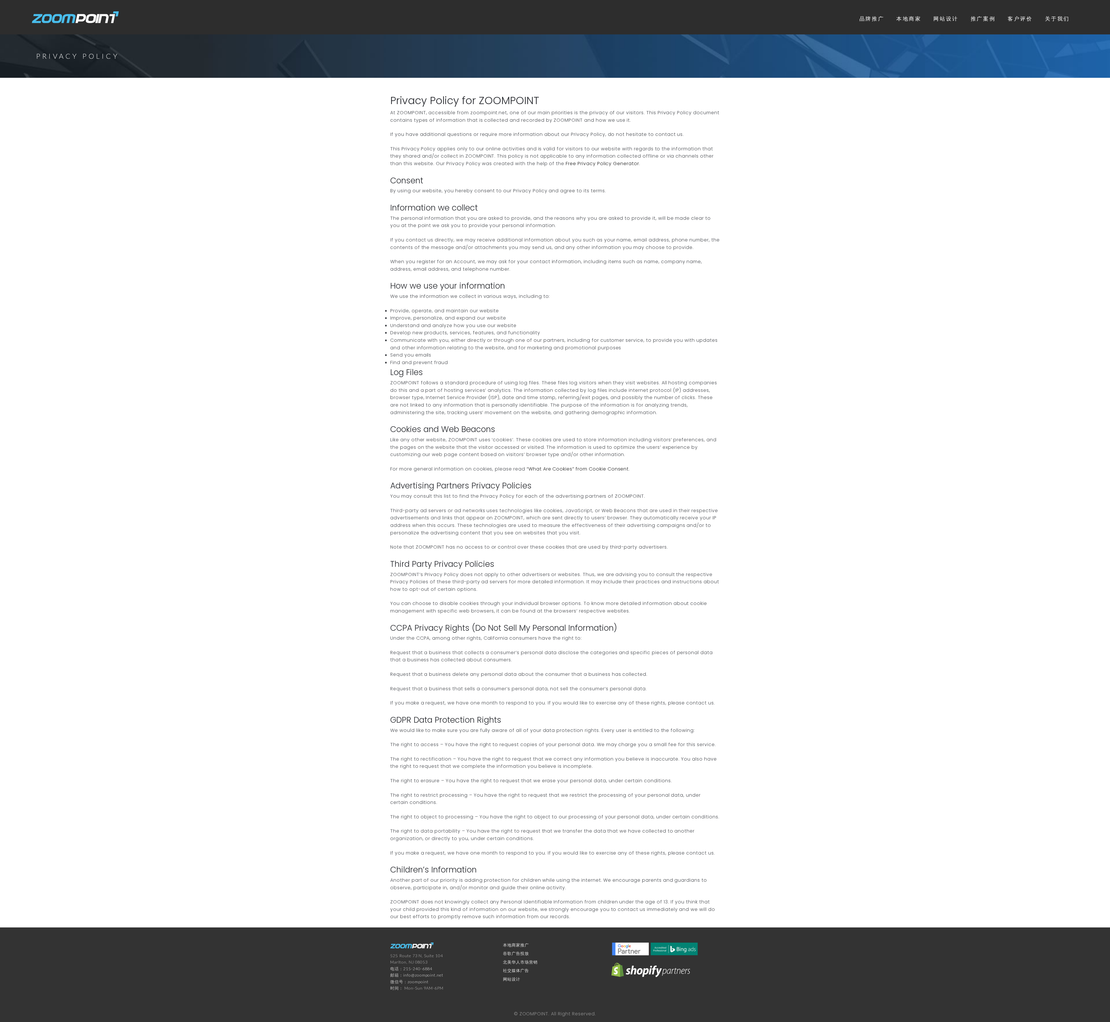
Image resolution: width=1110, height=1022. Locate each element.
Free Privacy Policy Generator (602, 163)
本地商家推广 (516, 944)
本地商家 (908, 18)
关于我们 (1057, 18)
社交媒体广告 (516, 970)
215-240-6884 (418, 968)
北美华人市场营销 (520, 962)
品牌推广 (871, 18)
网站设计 (945, 18)
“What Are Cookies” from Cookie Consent (578, 469)
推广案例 (983, 18)
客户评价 (1020, 18)
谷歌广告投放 (516, 953)
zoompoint (418, 981)
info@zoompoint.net (423, 975)
